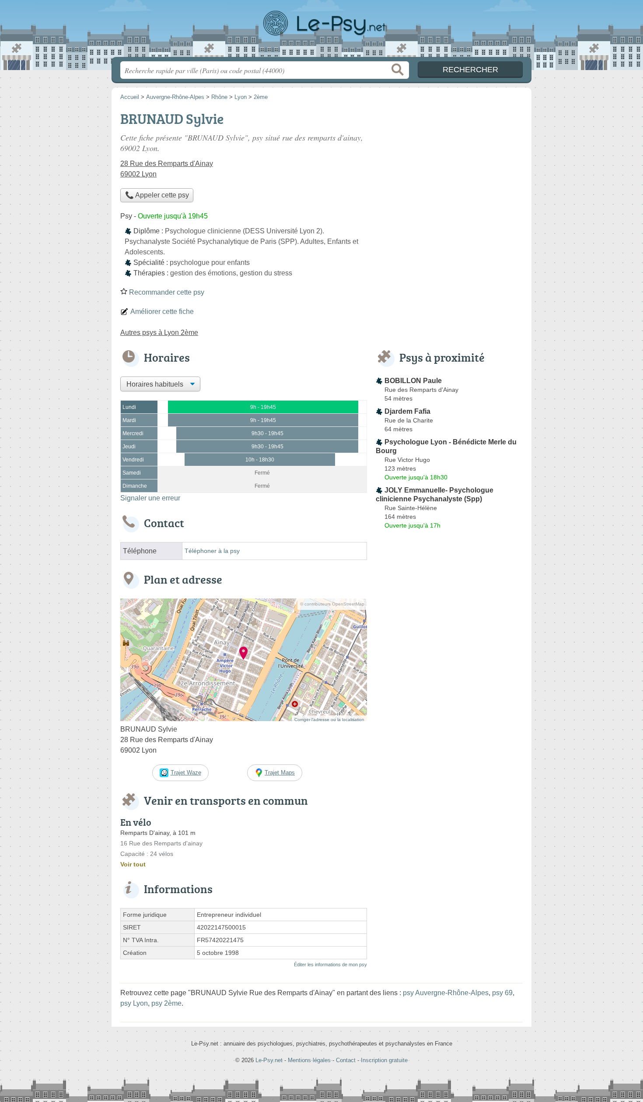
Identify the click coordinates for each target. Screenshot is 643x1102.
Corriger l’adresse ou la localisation (329, 719)
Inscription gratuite (384, 1060)
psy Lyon (134, 1003)
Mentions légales (309, 1060)
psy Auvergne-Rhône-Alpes (446, 992)
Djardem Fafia (407, 411)
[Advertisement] (449, 169)
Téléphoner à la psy (212, 551)
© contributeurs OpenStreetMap (332, 604)
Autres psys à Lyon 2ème (159, 332)
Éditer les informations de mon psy (330, 964)
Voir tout (133, 864)
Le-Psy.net (321, 31)
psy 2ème (166, 1003)
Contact (346, 1060)
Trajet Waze (186, 772)
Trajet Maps (280, 772)
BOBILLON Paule (413, 380)
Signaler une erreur (150, 498)
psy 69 (502, 992)
